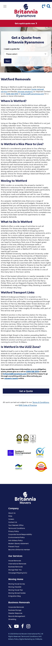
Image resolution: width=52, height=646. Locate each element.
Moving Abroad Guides (16, 593)
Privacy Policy (13, 531)
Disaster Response (15, 613)
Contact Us (12, 522)
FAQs (10, 516)
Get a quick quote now (25, 23)
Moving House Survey (16, 584)
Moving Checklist (14, 587)
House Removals (14, 560)
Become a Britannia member (19, 549)
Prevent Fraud (13, 546)
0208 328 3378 (12, 94)
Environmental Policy (16, 537)
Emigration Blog (14, 596)
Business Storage (14, 610)
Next (8, 61)
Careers (11, 519)
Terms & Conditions (40, 402)
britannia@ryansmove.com (32, 94)
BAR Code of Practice (28, 405)
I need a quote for (12, 49)
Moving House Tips (15, 590)
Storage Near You (15, 570)
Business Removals (15, 567)
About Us (11, 513)
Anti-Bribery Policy (15, 540)
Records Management (16, 616)
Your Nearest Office (15, 525)
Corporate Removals (16, 607)
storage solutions (25, 91)
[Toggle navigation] (5, 6)
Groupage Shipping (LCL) (17, 573)
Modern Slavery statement (18, 543)
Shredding (12, 619)
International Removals (17, 563)
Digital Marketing (25, 639)
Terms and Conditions (16, 528)
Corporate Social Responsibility (20, 534)
